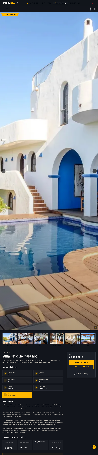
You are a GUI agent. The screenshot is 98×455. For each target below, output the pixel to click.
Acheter (42, 3)
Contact (73, 3)
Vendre (49, 3)
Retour (7, 9)
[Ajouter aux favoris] (90, 9)
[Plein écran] (95, 327)
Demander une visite (82, 366)
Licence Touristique (61, 3)
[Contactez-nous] (94, 447)
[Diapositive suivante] (94, 171)
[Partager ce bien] (94, 9)
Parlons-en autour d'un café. (81, 374)
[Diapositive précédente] (3, 171)
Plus (79, 3)
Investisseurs (33, 3)
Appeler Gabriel (82, 362)
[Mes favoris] (17, 3)
